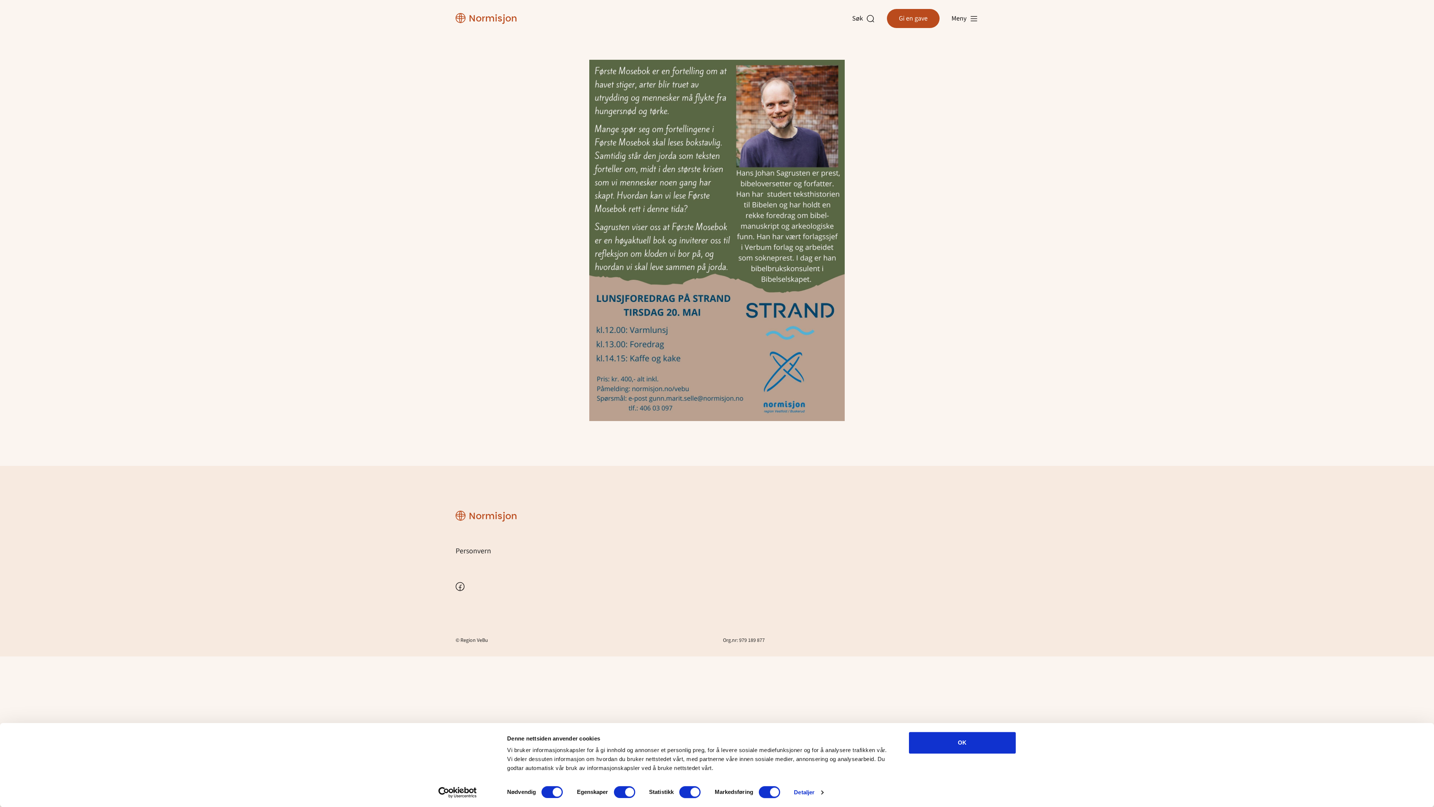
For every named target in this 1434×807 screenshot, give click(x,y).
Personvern (473, 551)
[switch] (624, 792)
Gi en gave (913, 18)
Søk (859, 19)
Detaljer (804, 792)
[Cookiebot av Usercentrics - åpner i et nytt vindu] (457, 792)
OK (962, 742)
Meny (959, 18)
